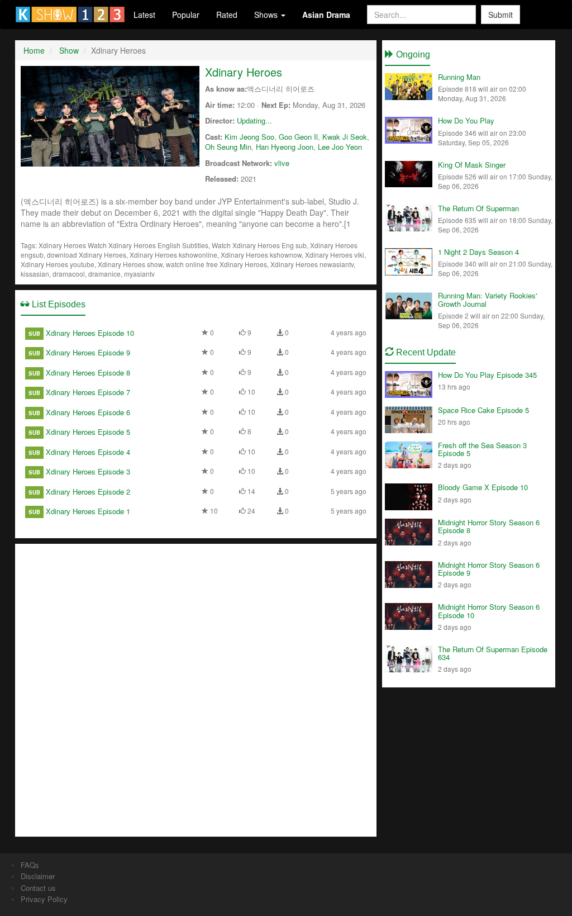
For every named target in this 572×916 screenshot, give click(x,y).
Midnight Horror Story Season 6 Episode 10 (489, 610)
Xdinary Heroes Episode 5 (88, 431)
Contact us (38, 887)
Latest (144, 14)
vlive (281, 163)
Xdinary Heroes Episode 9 (88, 352)
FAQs (30, 865)
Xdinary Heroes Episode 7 (88, 392)
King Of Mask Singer (472, 164)
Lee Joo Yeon (340, 146)
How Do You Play (466, 120)
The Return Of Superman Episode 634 (492, 653)
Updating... (254, 120)
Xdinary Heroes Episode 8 (88, 372)
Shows (267, 14)
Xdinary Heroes (243, 72)
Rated (226, 14)
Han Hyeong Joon (284, 146)
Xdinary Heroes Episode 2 (88, 491)
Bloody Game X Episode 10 (483, 487)
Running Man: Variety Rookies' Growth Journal (487, 299)
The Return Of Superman (478, 208)
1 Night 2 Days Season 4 (478, 251)
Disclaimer (38, 876)
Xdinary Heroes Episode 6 (88, 412)
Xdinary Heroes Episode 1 (88, 511)
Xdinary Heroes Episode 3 (88, 471)
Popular (185, 14)
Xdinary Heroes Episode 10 (90, 333)
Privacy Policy (44, 899)
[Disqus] (196, 689)
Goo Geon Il (298, 136)
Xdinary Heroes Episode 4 (88, 452)
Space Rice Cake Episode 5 (483, 410)
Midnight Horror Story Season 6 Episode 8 (489, 526)
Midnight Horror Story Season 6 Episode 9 (489, 568)
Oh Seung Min (228, 146)
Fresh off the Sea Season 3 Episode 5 (482, 449)
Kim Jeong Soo (249, 136)
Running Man (459, 77)
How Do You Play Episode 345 (487, 374)
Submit (500, 14)
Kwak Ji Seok (344, 136)
